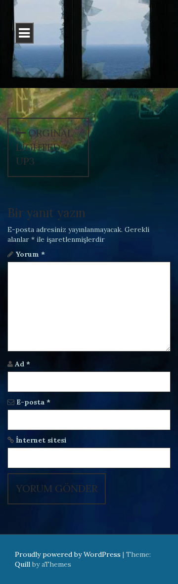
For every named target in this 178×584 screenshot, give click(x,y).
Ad (22, 363)
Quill (22, 564)
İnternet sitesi (41, 440)
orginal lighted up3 (44, 147)
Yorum (30, 254)
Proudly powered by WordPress (68, 554)
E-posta (33, 402)
